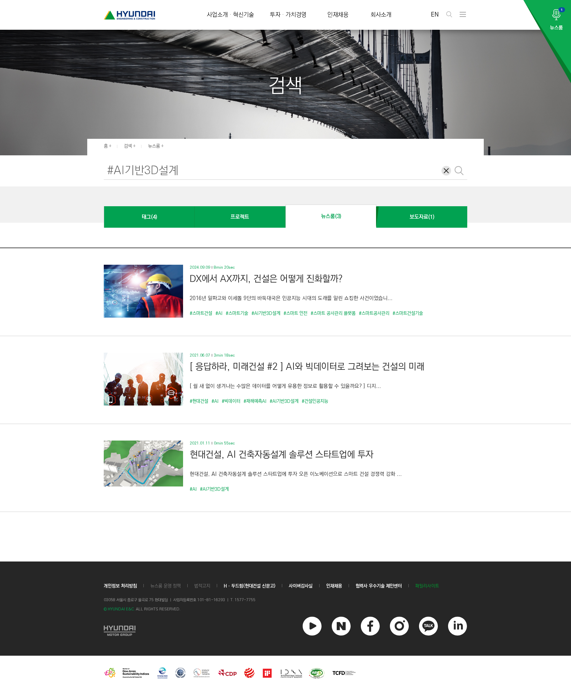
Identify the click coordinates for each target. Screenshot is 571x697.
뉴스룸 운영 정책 (165, 586)
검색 (128, 146)
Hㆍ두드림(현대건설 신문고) (249, 586)
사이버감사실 (301, 586)
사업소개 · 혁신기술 (230, 15)
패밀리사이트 (427, 586)
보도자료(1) (422, 217)
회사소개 (381, 15)
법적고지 (202, 586)
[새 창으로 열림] (119, 630)
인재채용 (338, 15)
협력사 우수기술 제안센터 (379, 586)
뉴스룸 (154, 146)
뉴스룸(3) (331, 216)
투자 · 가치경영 (288, 15)
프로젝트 (240, 217)
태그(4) (149, 217)
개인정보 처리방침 (120, 586)
